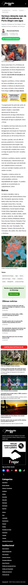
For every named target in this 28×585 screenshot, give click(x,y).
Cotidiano (15, 10)
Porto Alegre (5, 12)
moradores (20, 278)
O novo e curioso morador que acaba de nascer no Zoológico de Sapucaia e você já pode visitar (13, 307)
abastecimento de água (7, 275)
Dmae (13, 278)
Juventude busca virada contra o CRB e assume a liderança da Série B (12, 314)
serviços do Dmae (19, 281)
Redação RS (10, 281)
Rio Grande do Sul (6, 10)
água (16, 275)
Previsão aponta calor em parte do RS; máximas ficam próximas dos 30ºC (12, 321)
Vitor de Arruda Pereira (13, 30)
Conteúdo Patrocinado (7, 541)
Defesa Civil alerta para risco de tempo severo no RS (12, 337)
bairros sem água (6, 278)
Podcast (4, 523)
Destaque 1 (21, 10)
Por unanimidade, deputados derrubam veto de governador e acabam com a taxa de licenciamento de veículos (14, 330)
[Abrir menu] (26, 4)
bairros (21, 275)
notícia (3, 281)
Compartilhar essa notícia (12, 38)
